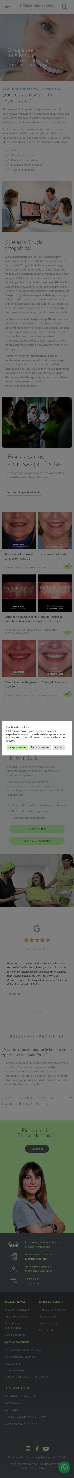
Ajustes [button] (59, 747)
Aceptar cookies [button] (17, 747)
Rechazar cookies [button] (40, 747)
